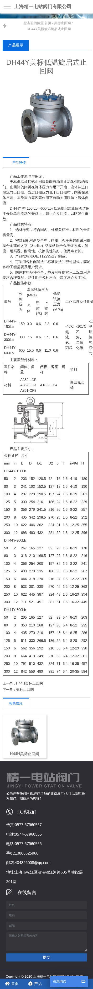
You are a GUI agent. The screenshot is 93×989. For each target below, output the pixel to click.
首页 (48, 23)
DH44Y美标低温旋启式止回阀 (49, 29)
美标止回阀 (62, 23)
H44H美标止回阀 (29, 683)
